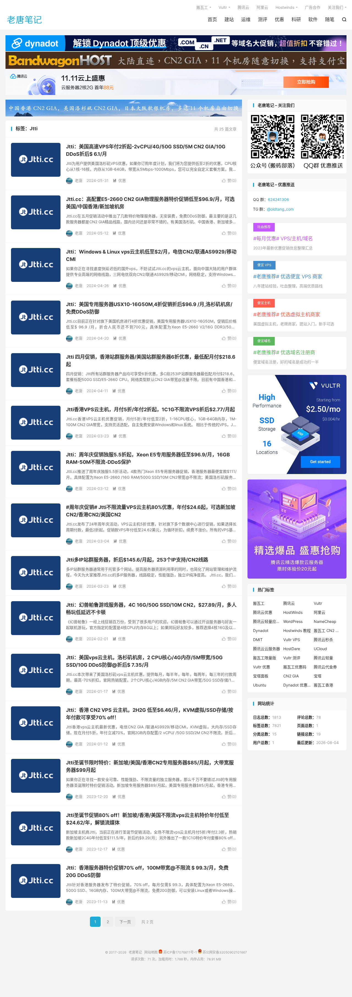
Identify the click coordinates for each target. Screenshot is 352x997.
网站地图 (151, 952)
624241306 (278, 199)
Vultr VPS (291, 639)
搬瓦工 (202, 7)
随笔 (329, 19)
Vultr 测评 (291, 657)
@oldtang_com (280, 209)
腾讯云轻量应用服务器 (266, 621)
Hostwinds (285, 7)
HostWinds (292, 612)
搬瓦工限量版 (264, 657)
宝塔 (317, 676)
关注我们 (335, 7)
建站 (229, 19)
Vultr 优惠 (261, 666)
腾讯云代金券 (325, 666)
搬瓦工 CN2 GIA (327, 630)
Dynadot (260, 630)
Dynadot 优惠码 (297, 685)
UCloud (320, 648)
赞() (229, 180)
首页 (212, 19)
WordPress (292, 621)
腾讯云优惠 (262, 612)
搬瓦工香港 (323, 685)
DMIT (258, 639)
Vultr (223, 7)
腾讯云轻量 (323, 657)
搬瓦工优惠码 (294, 666)
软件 (313, 19)
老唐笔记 (25, 19)
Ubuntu (259, 685)
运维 (246, 19)
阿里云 (262, 7)
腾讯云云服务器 (266, 648)
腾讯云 (243, 7)
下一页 (125, 921)
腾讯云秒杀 (323, 639)
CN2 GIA (291, 676)
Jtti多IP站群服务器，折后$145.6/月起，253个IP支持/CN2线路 (137, 560)
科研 (296, 19)
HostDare (291, 648)
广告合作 (312, 7)
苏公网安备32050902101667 (224, 952)
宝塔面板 (260, 676)
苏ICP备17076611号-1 (180, 952)
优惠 (279, 19)
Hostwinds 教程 (297, 630)
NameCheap (325, 621)
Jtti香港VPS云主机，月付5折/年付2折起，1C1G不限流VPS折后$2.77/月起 (150, 409)
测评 (262, 19)
